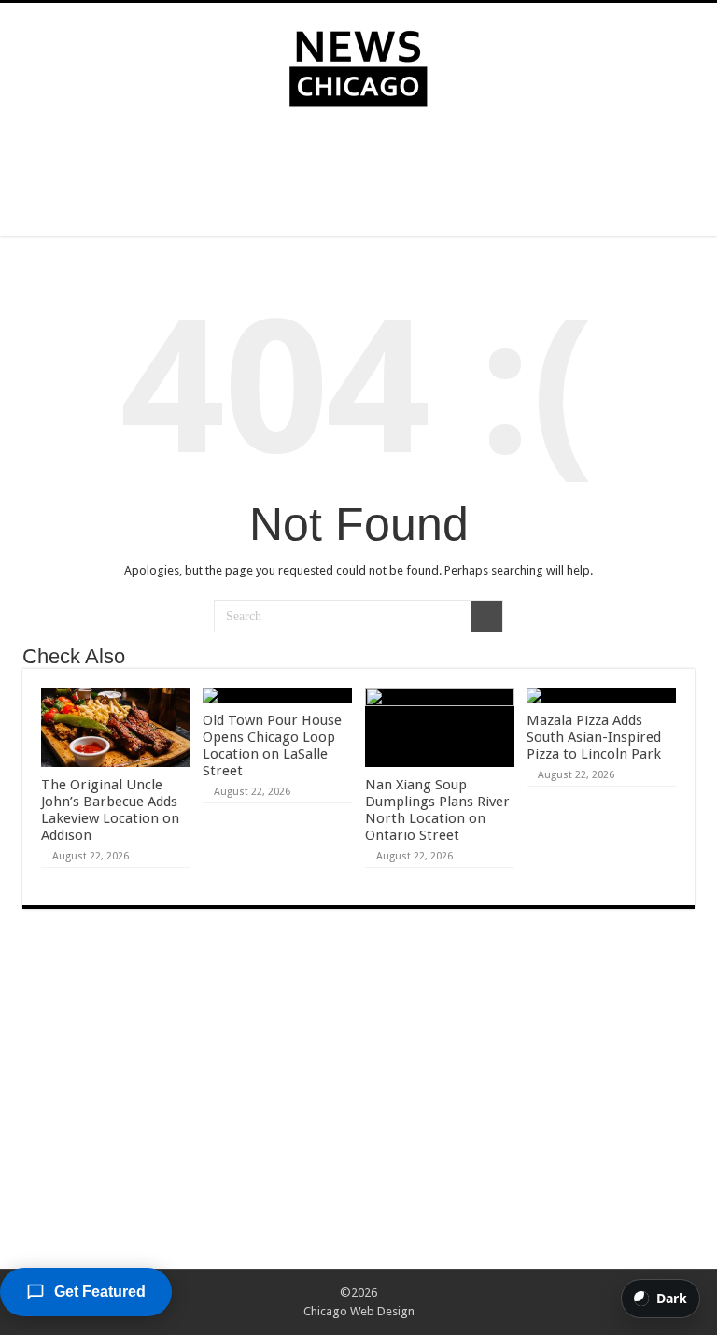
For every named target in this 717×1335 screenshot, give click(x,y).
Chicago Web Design (359, 1311)
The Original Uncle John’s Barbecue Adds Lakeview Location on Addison (110, 810)
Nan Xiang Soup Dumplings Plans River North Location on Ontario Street (437, 810)
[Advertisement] (358, 176)
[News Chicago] (358, 64)
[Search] (486, 616)
